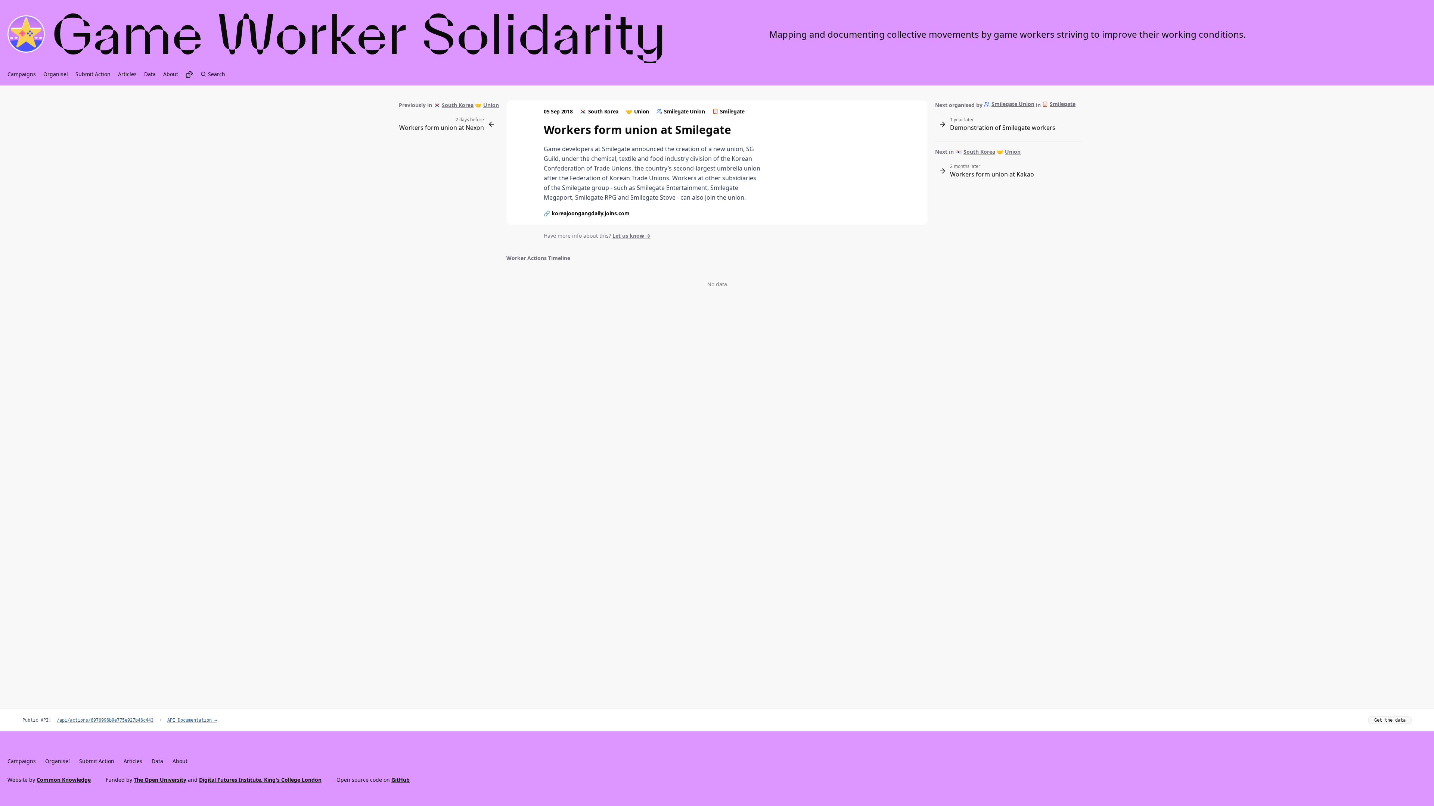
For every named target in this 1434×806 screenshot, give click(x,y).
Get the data (1390, 720)
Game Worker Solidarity (359, 34)
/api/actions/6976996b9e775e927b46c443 (105, 720)
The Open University (160, 779)
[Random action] (189, 74)
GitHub (400, 779)
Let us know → (631, 235)
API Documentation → (192, 720)
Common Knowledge (64, 779)
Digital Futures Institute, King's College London (260, 779)
